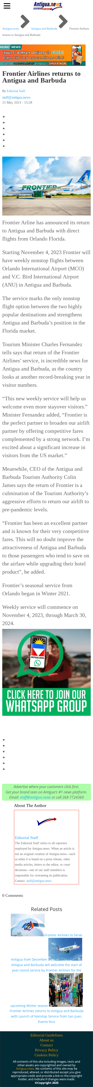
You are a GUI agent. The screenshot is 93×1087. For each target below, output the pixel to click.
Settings (52, 1079)
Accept (13, 1079)
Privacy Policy (46, 1050)
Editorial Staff (16, 91)
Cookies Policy (47, 1055)
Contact (46, 1045)
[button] (8, 6)
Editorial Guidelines (46, 1035)
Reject (32, 1079)
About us (46, 1040)
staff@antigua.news (16, 97)
